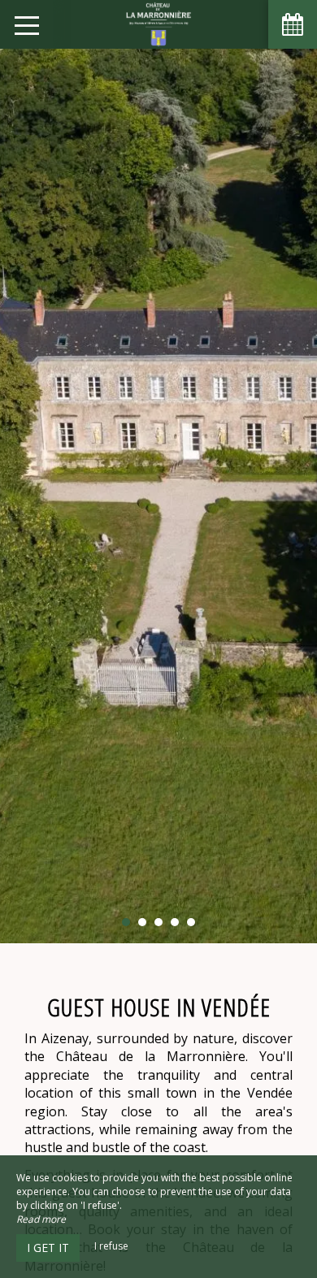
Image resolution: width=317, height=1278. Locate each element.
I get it (48, 1247)
